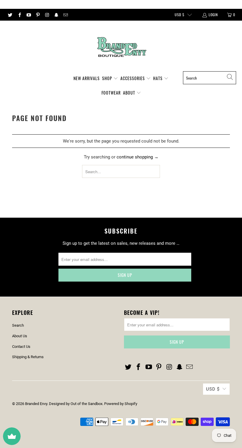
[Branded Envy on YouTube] (28, 15)
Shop (107, 78)
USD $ (179, 14)
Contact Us (21, 346)
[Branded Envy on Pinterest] (37, 15)
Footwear (111, 93)
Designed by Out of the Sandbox (75, 403)
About (129, 93)
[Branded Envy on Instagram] (46, 15)
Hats (158, 78)
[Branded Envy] (121, 47)
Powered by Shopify (120, 403)
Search (18, 325)
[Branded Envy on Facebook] (19, 15)
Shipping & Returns (28, 357)
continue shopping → (137, 157)
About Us (19, 336)
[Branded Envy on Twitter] (9, 15)
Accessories (133, 78)
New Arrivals (86, 78)
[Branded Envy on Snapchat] (55, 15)
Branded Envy (36, 403)
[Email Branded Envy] (65, 15)
